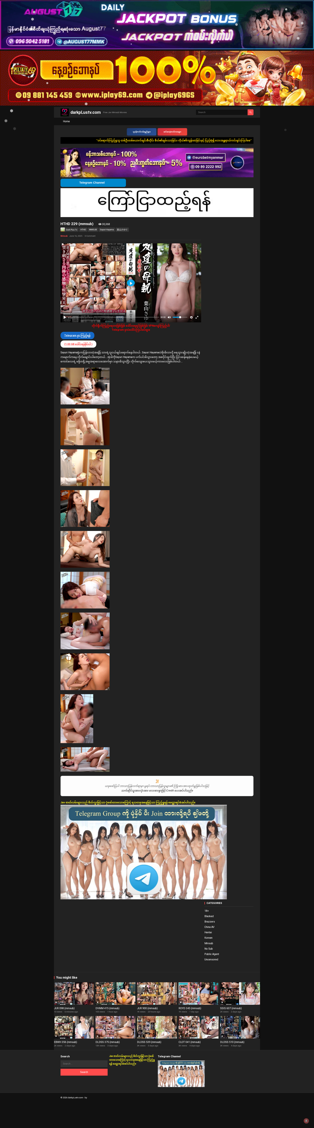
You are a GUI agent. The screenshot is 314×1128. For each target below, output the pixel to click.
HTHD (83, 229)
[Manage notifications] (306, 1120)
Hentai (208, 932)
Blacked (209, 916)
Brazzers (209, 921)
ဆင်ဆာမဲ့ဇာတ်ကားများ (172, 132)
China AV (209, 927)
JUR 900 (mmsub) (147, 1008)
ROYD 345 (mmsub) (190, 1008)
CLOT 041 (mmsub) (190, 1042)
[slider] (113, 317)
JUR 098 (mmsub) (64, 1008)
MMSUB (93, 229)
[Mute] (169, 317)
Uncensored (211, 959)
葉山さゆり (122, 229)
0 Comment (90, 236)
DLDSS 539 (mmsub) (149, 1042)
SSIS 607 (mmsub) (231, 1008)
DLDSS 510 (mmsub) (232, 1042)
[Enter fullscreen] (197, 317)
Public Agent (211, 954)
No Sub (208, 948)
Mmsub (64, 236)
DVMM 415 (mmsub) (107, 1008)
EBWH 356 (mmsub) (65, 1042)
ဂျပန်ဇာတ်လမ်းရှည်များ (142, 132)
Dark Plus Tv (71, 230)
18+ (206, 910)
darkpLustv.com (85, 112)
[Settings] (191, 317)
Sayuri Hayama (107, 229)
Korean (208, 937)
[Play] (64, 317)
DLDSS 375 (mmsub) (108, 1042)
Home (66, 121)
